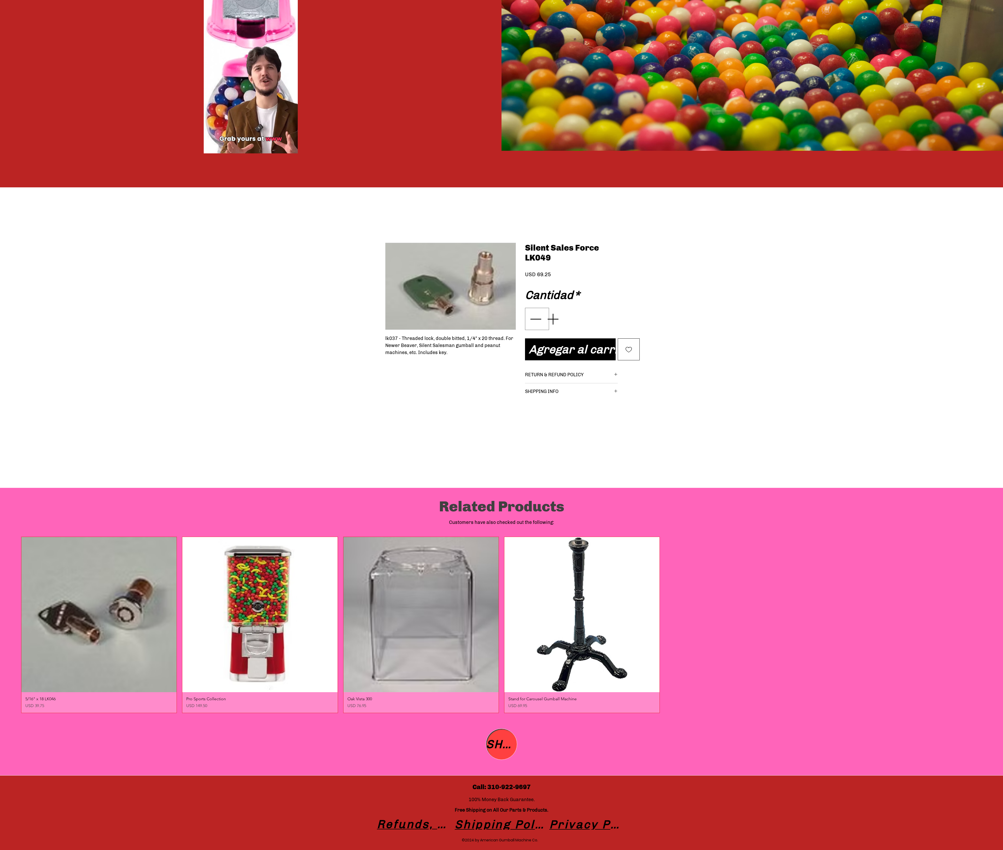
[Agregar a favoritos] (629, 358)
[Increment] (553, 327)
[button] (291, 147)
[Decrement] (535, 327)
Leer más (607, 284)
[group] (501, 624)
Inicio (390, 222)
